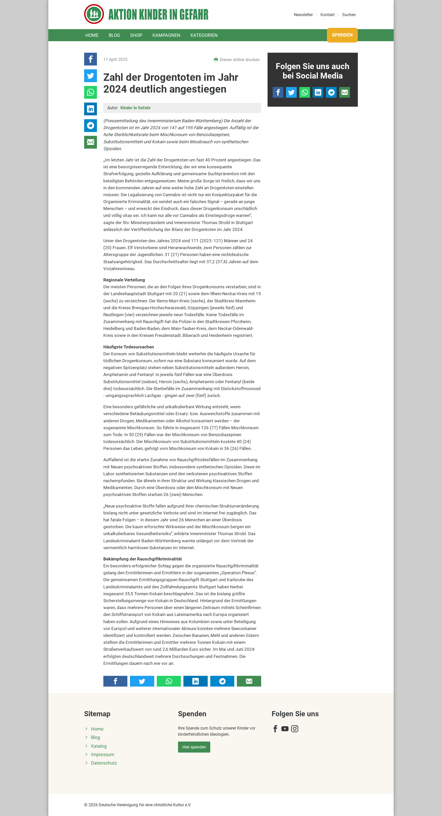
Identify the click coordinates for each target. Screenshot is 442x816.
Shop (136, 35)
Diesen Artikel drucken (239, 59)
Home (91, 35)
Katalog (99, 746)
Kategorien (204, 35)
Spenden (342, 35)
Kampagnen (166, 35)
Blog (114, 35)
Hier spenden (194, 747)
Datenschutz (104, 763)
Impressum (102, 754)
